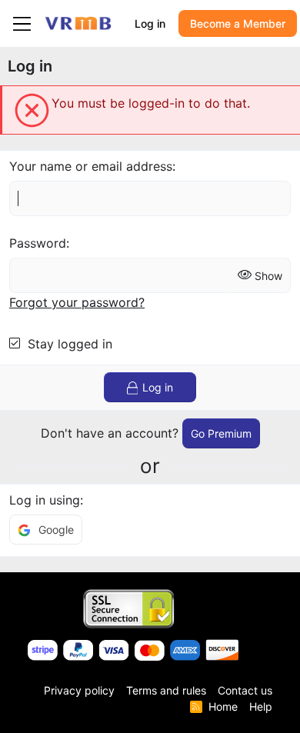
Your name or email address (90, 166)
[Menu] (22, 24)
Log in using (44, 500)
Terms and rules (166, 690)
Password (37, 243)
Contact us (245, 690)
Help (260, 706)
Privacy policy (79, 690)
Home (223, 706)
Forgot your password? (77, 302)
